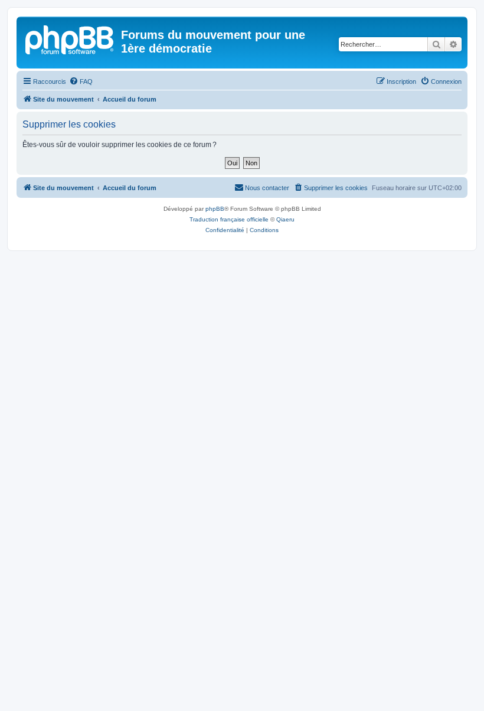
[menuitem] (81, 81)
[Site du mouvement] (70, 38)
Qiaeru (285, 219)
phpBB (214, 209)
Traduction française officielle (229, 219)
